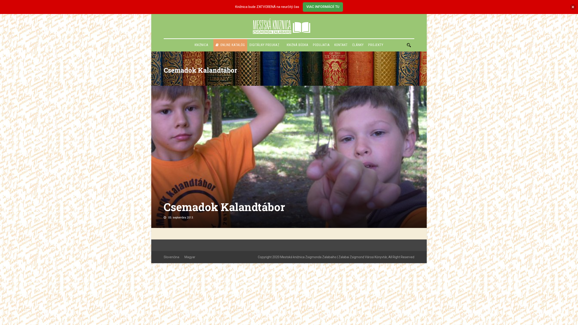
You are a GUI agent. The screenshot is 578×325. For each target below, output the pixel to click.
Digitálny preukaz (264, 45)
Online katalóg (232, 45)
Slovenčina (171, 257)
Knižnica (201, 45)
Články (358, 45)
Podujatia (321, 45)
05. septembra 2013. (181, 217)
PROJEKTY (375, 45)
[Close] (573, 7)
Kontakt (341, 45)
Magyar (189, 257)
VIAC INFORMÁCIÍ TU (322, 7)
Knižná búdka (297, 45)
